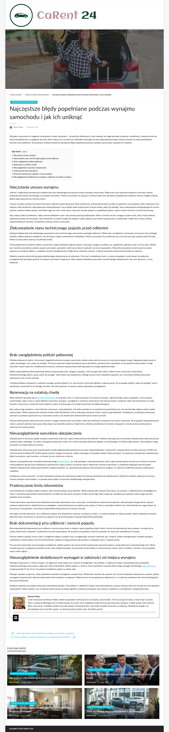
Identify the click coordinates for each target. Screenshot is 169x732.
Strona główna (16, 95)
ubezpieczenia (64, 461)
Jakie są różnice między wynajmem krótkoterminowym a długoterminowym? (41, 710)
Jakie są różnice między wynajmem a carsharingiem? (116, 711)
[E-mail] (16, 618)
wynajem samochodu (46, 398)
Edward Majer (18, 127)
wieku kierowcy (148, 566)
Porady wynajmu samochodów (37, 95)
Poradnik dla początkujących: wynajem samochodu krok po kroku (120, 676)
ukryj (24, 151)
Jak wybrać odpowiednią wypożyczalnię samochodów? (40, 678)
